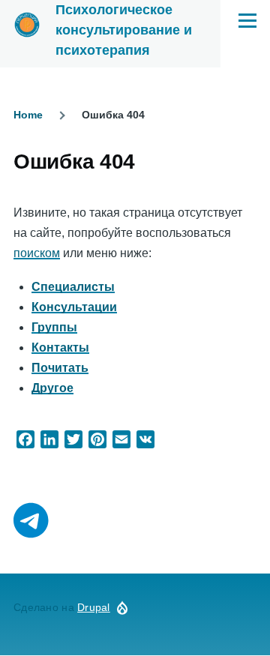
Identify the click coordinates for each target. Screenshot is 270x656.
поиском (37, 253)
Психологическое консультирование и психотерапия (124, 30)
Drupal (93, 607)
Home (28, 115)
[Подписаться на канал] (31, 521)
